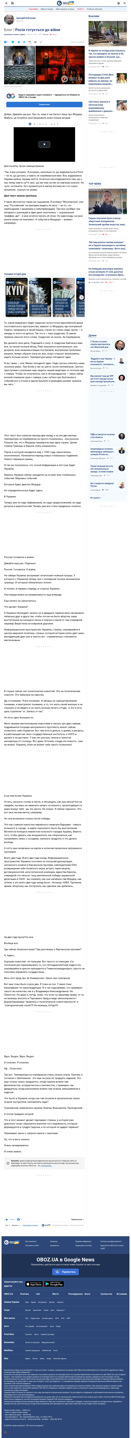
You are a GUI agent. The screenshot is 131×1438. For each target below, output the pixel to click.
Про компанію (30, 1241)
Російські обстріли (94, 9)
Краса (42, 1358)
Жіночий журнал (59, 1358)
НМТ (68, 1318)
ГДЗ (26, 1318)
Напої (36, 1334)
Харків (33, 1302)
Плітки (35, 1358)
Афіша (27, 1358)
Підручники (35, 1318)
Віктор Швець (95, 351)
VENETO (80, 9)
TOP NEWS (95, 183)
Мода (49, 1358)
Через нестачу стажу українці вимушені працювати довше (105, 62)
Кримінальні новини (60, 1225)
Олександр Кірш (96, 441)
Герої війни (33, 9)
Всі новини (122, 1294)
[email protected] (34, 1419)
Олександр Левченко (98, 458)
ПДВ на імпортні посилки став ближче (102, 435)
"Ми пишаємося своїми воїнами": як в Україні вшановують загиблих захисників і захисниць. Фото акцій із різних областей (107, 245)
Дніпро (51, 1302)
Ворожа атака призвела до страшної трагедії (107, 279)
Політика (24, 1294)
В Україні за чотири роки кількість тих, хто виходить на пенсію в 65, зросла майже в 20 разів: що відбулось (107, 53)
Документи (54, 1245)
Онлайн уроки (47, 1318)
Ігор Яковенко (95, 490)
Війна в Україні (47, 9)
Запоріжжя (42, 1302)
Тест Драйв (29, 1326)
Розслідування (75, 1294)
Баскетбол (37, 1310)
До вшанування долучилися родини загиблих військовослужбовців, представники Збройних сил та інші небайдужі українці (108, 255)
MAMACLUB (46, 1350)
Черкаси (60, 1302)
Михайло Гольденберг (98, 385)
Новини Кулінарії (47, 1334)
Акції (51, 1326)
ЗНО (62, 1318)
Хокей (46, 1310)
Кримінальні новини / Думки (14, 34)
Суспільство (106, 1294)
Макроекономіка (48, 1342)
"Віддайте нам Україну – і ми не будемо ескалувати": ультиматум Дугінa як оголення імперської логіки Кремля (102, 362)
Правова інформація (83, 1241)
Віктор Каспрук (95, 368)
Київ (27, 1302)
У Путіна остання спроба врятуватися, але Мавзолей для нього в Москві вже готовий (100, 344)
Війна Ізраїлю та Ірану (65, 9)
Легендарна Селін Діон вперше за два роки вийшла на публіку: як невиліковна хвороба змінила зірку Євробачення (101, 79)
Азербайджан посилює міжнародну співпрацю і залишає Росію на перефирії (102, 452)
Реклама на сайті (32, 1245)
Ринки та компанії (32, 1342)
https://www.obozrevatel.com (88, 1370)
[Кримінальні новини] (46, 1226)
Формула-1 (61, 1310)
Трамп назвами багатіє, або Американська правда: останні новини (101, 469)
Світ (38, 1294)
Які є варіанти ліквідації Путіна (102, 484)
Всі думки (95, 498)
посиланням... (46, 1166)
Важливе (94, 16)
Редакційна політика (30, 1225)
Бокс (52, 1310)
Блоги (87, 1294)
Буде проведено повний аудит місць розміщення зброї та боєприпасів (104, 229)
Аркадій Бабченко (26, 18)
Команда (53, 1241)
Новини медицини (32, 1350)
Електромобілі (41, 1326)
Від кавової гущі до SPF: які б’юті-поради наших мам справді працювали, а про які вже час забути (102, 379)
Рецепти (28, 1334)
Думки (92, 335)
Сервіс (58, 1326)
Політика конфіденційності (111, 1241)
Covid (55, 1350)
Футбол (28, 1310)
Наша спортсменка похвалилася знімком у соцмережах (98, 117)
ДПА (57, 1318)
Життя (55, 1294)
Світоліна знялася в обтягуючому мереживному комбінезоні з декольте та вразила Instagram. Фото (101, 106)
